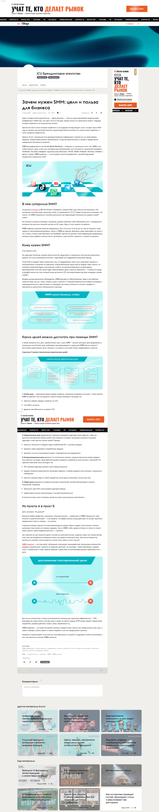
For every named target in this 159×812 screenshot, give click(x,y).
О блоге (43, 85)
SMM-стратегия (28, 544)
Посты (24, 85)
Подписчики (33, 85)
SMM (49, 654)
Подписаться (42, 77)
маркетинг (42, 654)
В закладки (45, 662)
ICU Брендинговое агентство (58, 73)
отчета (35, 209)
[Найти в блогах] (138, 24)
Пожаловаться (53, 77)
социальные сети (32, 654)
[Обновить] (41, 680)
